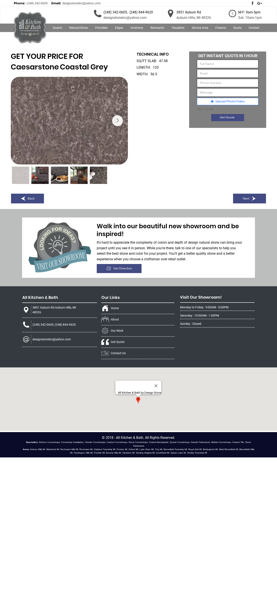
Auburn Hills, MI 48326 (193, 18)
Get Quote (117, 342)
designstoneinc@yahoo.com (81, 3)
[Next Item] (117, 120)
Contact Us (118, 353)
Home (115, 308)
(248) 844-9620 (141, 12)
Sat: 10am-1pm (250, 18)
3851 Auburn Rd (188, 12)
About (115, 319)
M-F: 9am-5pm (249, 12)
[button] (79, 28)
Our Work (117, 330)
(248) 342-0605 (37, 3)
